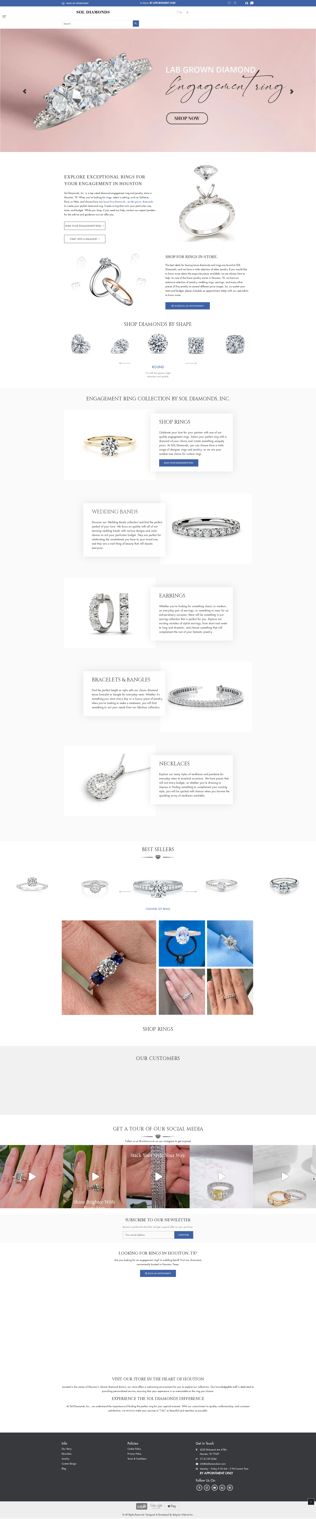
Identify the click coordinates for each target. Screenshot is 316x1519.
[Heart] (81, 343)
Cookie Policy (134, 1449)
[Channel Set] (158, 882)
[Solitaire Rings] (31, 882)
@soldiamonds (146, 1141)
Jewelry (66, 1458)
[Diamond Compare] (230, 3)
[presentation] (125, 363)
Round (158, 367)
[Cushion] (235, 343)
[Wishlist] (236, 3)
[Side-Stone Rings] (284, 882)
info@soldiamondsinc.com (212, 1464)
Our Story (67, 1449)
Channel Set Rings (158, 909)
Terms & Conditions (137, 1458)
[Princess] (196, 343)
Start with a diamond (83, 239)
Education (67, 1453)
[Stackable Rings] (221, 882)
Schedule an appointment (189, 306)
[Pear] (119, 343)
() (181, 12)
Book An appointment (159, 1273)
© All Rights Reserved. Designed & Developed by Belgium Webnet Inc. (157, 1514)
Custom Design (69, 1463)
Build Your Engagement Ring (83, 225)
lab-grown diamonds (142, 201)
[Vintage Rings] (95, 882)
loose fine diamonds (115, 201)
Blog (64, 1468)
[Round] (158, 343)
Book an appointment (77, 3)
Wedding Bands (115, 511)
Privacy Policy (135, 1453)
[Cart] (251, 3)
